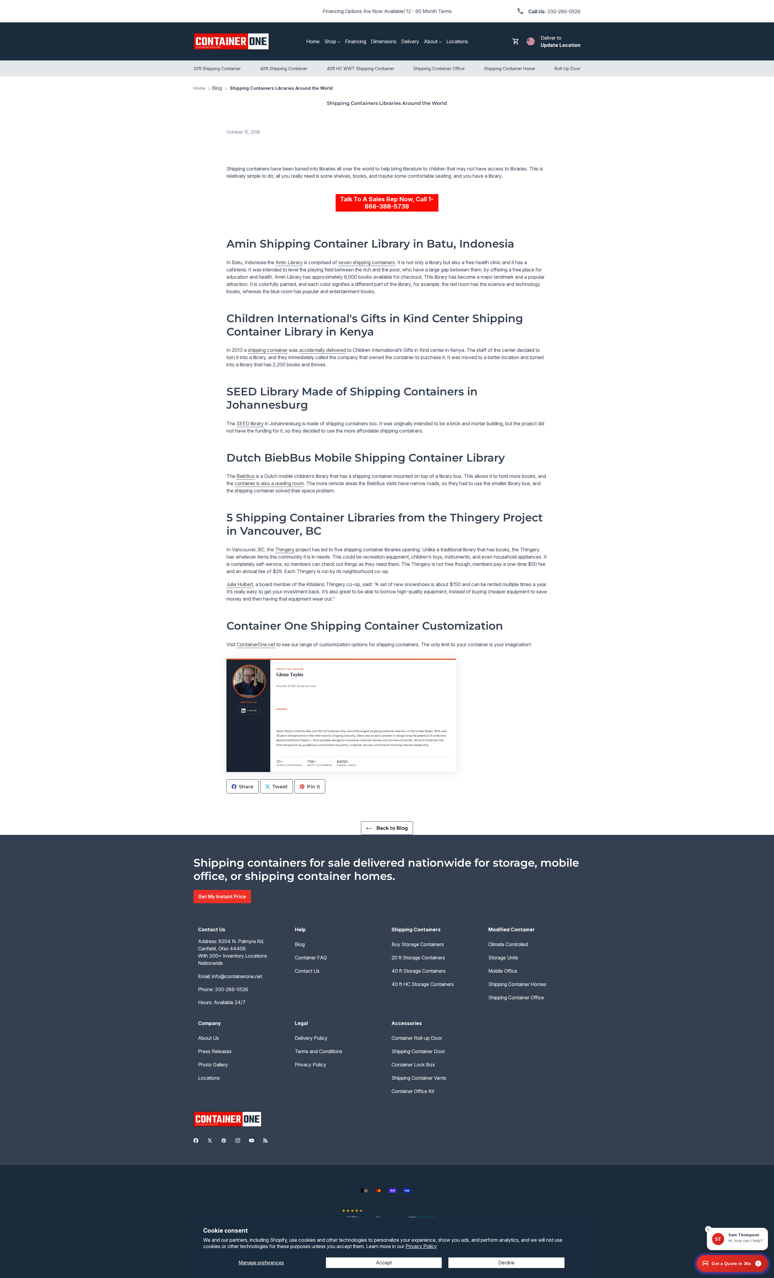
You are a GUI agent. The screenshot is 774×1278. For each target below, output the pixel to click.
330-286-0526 (231, 989)
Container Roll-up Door (417, 1038)
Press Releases (215, 1051)
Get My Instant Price (222, 897)
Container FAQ (311, 958)
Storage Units (503, 958)
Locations (209, 1078)
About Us (208, 1038)
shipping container (268, 350)
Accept (384, 1263)
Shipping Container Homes (517, 984)
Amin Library (289, 262)
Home (199, 88)
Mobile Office (502, 971)
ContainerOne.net (256, 644)
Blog (217, 88)
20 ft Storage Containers (418, 958)
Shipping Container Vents (419, 1078)
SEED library (250, 423)
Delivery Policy (311, 1038)
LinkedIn (252, 710)
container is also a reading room (269, 483)
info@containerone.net (237, 976)
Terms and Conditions (318, 1051)
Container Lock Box (413, 1065)
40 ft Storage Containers (419, 971)
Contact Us (307, 971)
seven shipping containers (366, 262)
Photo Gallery (213, 1065)
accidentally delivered (322, 350)
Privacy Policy (421, 1246)
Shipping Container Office (516, 997)
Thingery (284, 550)
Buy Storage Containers (418, 944)
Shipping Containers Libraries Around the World (281, 88)
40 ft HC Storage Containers (423, 984)
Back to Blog (391, 828)
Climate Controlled (508, 944)
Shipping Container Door (418, 1051)
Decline (506, 1263)
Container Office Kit (413, 1091)
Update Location (560, 45)
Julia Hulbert (239, 584)
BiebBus (245, 476)
